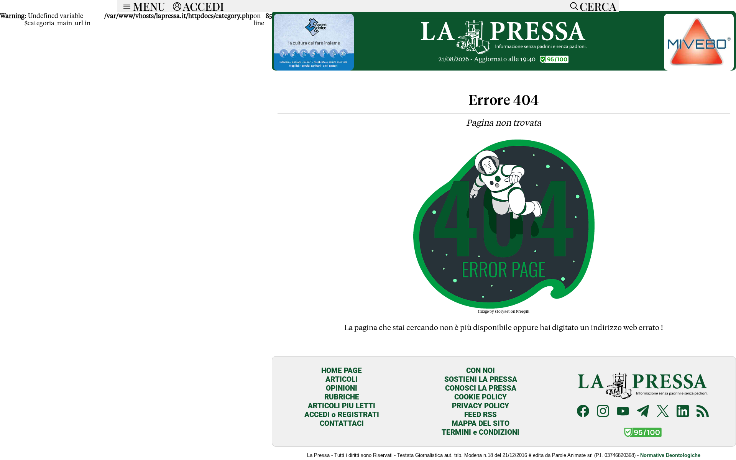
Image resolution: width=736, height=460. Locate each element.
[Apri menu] (124, 6)
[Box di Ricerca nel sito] (572, 6)
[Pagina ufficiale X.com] (663, 411)
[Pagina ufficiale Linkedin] (683, 411)
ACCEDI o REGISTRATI (341, 414)
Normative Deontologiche (670, 455)
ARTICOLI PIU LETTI (341, 405)
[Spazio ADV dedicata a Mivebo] (699, 68)
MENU (149, 6)
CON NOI (480, 370)
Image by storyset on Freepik (503, 311)
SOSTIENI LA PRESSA (480, 379)
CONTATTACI (342, 423)
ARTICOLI (341, 379)
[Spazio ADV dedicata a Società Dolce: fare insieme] (313, 68)
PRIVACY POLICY (480, 405)
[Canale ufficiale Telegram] (643, 411)
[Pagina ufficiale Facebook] (583, 411)
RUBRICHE (341, 397)
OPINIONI (341, 388)
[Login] (177, 6)
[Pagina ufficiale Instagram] (603, 411)
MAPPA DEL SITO (480, 423)
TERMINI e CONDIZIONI (480, 432)
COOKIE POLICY (480, 397)
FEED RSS (480, 414)
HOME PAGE (341, 370)
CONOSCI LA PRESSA (480, 388)
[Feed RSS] (703, 411)
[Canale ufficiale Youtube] (623, 411)
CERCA (598, 6)
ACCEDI (203, 6)
